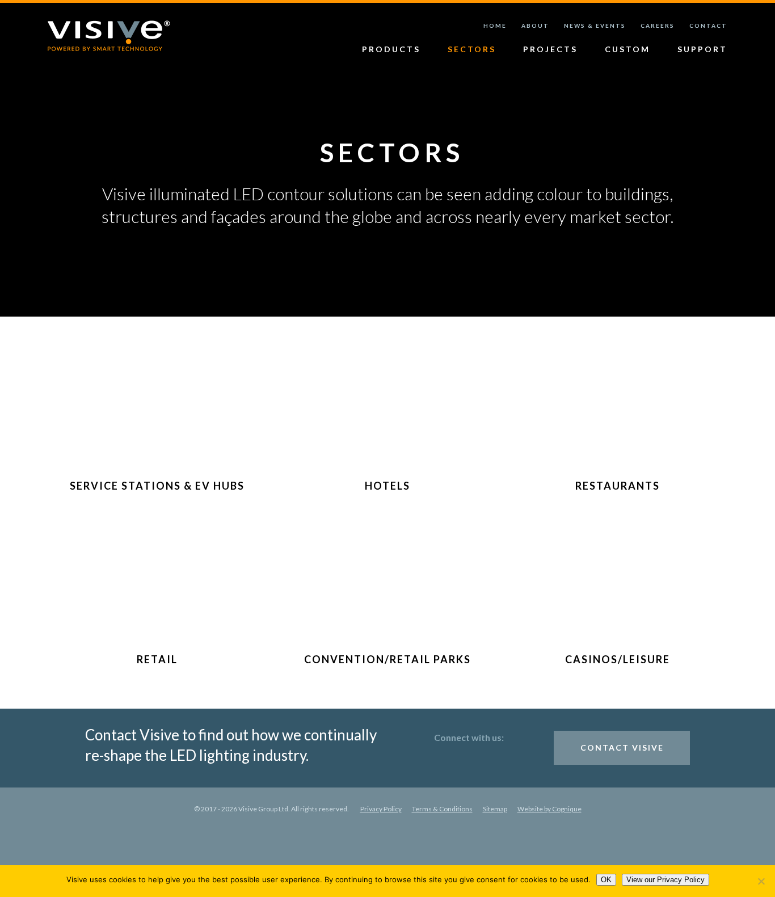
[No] (760, 881)
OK (606, 879)
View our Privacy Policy (665, 879)
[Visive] (109, 36)
